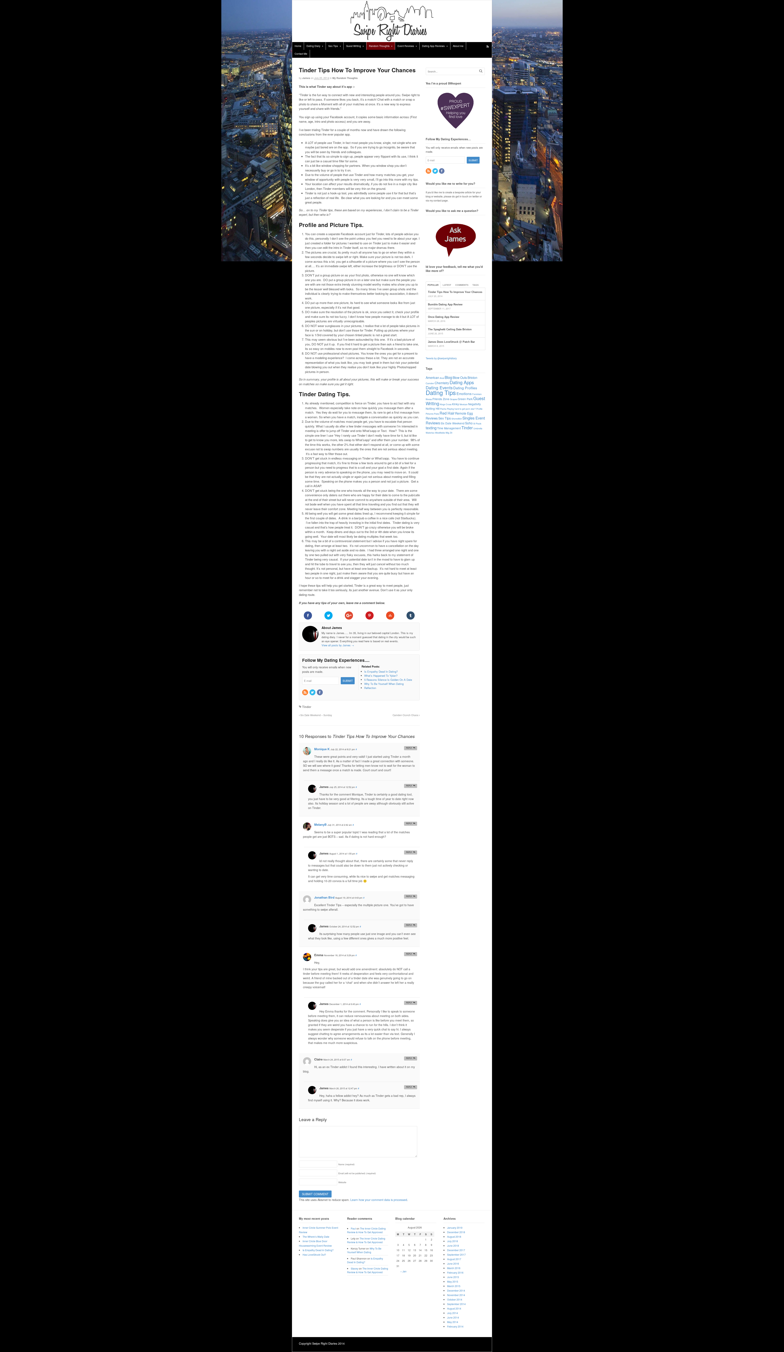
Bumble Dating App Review (445, 304)
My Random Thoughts (345, 78)
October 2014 (454, 1299)
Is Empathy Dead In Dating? (318, 1250)
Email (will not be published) (357, 1173)
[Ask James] (455, 238)
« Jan (403, 1271)
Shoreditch (456, 418)
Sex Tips (333, 46)
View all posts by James (338, 645)
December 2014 (456, 1290)
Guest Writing (353, 46)
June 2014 (453, 1317)
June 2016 (453, 1263)
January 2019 (454, 1227)
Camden (430, 383)
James (306, 78)
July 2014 (452, 1313)
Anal (442, 377)
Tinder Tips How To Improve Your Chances (455, 292)
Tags (475, 284)
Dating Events (439, 387)
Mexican (464, 404)
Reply (409, 748)
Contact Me (301, 53)
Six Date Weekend (452, 423)
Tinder (306, 707)
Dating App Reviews (433, 46)
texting (431, 427)
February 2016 (455, 1272)
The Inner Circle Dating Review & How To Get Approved (366, 1230)
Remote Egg (464, 413)
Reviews (432, 418)
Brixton (472, 377)
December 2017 (456, 1250)
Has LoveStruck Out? (314, 1254)
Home (298, 46)
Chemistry (442, 383)
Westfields (440, 432)
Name (346, 1164)
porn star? (471, 408)
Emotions (464, 393)
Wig (447, 432)
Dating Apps (462, 382)
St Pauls (477, 423)
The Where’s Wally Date (316, 1236)
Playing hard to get (456, 408)
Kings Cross (445, 404)
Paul (353, 1228)
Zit (451, 432)
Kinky (455, 404)
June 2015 (453, 1277)
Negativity (474, 404)
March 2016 (453, 1268)
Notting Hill (433, 408)
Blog (448, 377)
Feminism (477, 394)
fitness (429, 399)
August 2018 (454, 1236)
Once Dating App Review (443, 316)
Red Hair (447, 413)
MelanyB (320, 824)
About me (458, 46)
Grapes (453, 399)
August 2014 (454, 1308)
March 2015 (453, 1286)
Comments (461, 284)
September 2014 (456, 1304)
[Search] (480, 70)
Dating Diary (313, 46)
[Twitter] (313, 692)
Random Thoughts (379, 46)
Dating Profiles (465, 387)
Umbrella (477, 428)
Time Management (449, 428)
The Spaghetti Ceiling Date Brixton (450, 329)
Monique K (322, 749)
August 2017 (454, 1259)
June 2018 (453, 1245)
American (432, 377)
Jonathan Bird (324, 897)
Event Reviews (406, 46)
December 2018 (456, 1232)
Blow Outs (460, 377)
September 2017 (456, 1254)
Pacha (443, 408)
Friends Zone (440, 399)
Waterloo (430, 432)
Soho (469, 423)
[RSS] (305, 692)
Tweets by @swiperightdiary (441, 358)
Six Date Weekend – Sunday (316, 715)
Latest (447, 284)
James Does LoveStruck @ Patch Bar (451, 341)
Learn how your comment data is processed (378, 1200)
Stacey (354, 1268)
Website (342, 1182)
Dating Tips (441, 392)
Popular (433, 284)
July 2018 (452, 1241)
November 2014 (456, 1295)
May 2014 (452, 1322)
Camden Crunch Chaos (406, 715)
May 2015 (452, 1281)
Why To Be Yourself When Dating (364, 1250)
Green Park (465, 399)
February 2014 (455, 1326)
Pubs (436, 413)
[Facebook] (320, 692)
